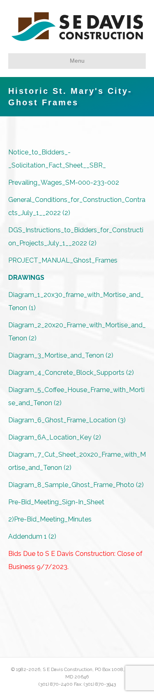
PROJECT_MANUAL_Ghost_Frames (62, 260)
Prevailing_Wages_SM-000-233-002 (63, 182)
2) (11, 519)
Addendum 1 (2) (32, 536)
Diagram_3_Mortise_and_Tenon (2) (60, 355)
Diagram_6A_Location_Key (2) (54, 437)
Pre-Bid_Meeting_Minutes (53, 519)
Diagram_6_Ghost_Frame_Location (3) (67, 420)
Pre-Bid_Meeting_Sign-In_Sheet (56, 502)
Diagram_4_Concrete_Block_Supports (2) (71, 372)
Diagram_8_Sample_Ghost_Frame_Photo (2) (76, 485)
